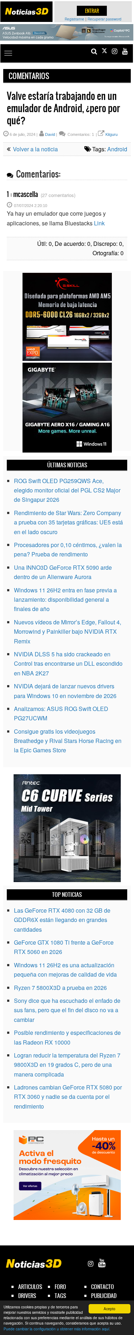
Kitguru (111, 134)
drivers (27, 1296)
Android (117, 149)
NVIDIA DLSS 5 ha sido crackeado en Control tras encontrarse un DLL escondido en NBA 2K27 (68, 663)
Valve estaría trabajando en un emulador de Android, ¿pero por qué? (63, 108)
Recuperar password (104, 19)
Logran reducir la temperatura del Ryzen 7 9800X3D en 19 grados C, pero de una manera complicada (67, 1064)
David (50, 134)
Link (99, 223)
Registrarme (74, 19)
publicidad (103, 1296)
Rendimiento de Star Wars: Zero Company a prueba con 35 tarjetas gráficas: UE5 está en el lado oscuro (68, 522)
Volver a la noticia (34, 149)
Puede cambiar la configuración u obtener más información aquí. (57, 1328)
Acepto (109, 1308)
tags (60, 1296)
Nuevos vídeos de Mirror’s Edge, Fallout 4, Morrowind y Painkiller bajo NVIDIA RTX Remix (67, 631)
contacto (102, 1287)
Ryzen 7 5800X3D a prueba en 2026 (60, 987)
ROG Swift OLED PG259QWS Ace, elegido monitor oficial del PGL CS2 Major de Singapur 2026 (67, 490)
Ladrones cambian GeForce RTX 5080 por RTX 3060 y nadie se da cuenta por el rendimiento (68, 1096)
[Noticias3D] (26, 11)
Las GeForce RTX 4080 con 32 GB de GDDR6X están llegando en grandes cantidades (62, 919)
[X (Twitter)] (104, 51)
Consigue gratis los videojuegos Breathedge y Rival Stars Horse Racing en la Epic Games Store (67, 740)
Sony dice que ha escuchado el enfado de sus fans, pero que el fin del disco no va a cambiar (67, 1010)
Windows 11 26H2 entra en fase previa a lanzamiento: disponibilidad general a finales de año (65, 599)
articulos (30, 1287)
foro (60, 1287)
